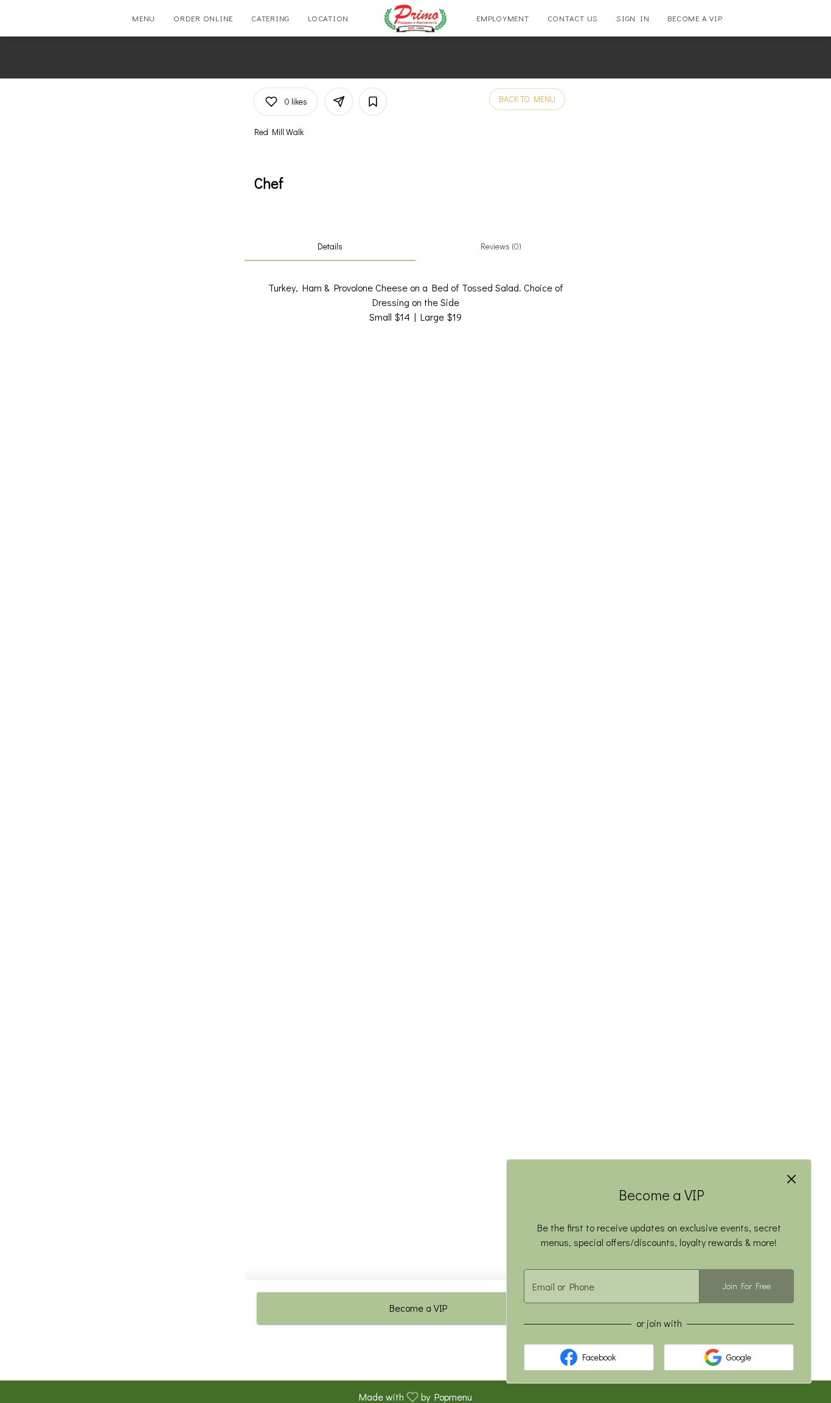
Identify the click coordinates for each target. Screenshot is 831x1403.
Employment (502, 18)
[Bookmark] (373, 101)
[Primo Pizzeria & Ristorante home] (415, 18)
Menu (143, 18)
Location (328, 18)
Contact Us (573, 18)
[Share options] (338, 101)
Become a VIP (694, 18)
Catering (270, 18)
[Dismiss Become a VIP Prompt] (791, 1179)
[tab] (330, 246)
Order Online (203, 18)
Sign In (632, 18)
